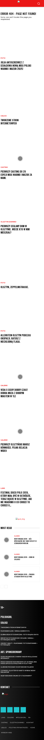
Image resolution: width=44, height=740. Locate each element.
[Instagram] (10, 709)
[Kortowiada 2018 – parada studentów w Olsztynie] (6, 574)
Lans (3, 488)
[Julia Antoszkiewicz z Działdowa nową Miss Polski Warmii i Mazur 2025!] (20, 49)
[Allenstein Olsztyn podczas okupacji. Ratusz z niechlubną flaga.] (20, 322)
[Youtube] (23, 709)
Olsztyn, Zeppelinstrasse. (15, 287)
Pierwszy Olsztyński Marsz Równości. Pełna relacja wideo (15, 447)
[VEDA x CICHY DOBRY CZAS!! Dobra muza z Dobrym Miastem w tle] (20, 377)
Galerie (4, 385)
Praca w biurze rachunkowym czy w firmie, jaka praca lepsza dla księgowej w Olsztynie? (19, 662)
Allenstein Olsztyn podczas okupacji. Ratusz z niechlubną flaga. (16, 338)
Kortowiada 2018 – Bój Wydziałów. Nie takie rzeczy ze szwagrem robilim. (25, 540)
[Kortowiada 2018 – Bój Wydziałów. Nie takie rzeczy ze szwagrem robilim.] (6, 540)
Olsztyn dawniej (8, 222)
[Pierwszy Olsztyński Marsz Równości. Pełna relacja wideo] (20, 431)
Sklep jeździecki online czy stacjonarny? (16, 676)
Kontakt (5, 687)
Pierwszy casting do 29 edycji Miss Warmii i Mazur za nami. (16, 175)
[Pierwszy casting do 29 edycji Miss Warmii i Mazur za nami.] (20, 158)
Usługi (4, 116)
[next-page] (6, 586)
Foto (3, 58)
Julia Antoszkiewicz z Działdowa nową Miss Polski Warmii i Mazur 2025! (16, 65)
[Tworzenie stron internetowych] (20, 104)
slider (17, 536)
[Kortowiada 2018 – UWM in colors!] (6, 557)
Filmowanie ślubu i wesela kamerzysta (15, 631)
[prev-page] (2, 586)
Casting (4, 167)
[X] (16, 709)
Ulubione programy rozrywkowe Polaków (17, 667)
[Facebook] (3, 709)
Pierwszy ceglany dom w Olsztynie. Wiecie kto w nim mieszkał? (15, 229)
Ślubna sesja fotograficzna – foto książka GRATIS (19, 634)
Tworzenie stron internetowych (10, 121)
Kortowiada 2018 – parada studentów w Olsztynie (24, 575)
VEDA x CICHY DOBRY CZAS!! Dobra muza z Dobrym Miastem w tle (14, 393)
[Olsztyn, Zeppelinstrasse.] (20, 267)
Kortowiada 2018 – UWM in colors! (24, 558)
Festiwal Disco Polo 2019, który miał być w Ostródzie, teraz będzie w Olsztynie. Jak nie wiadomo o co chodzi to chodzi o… (16, 499)
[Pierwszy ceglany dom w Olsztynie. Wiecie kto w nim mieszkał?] (20, 213)
